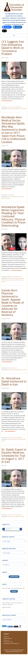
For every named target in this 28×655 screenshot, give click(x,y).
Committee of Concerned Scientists (14, 6)
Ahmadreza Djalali (12, 196)
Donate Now (14, 576)
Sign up (14, 591)
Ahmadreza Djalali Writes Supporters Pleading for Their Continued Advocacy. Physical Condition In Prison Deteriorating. (13, 216)
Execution (21, 196)
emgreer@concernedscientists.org (11, 643)
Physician (3, 198)
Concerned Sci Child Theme (17, 649)
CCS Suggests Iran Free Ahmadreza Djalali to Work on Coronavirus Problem (12, 48)
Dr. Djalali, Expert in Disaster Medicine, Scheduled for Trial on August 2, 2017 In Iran (13, 456)
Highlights (9, 276)
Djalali (9, 108)
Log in (21, 651)
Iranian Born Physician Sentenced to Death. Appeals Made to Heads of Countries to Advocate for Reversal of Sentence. (12, 303)
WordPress (17, 651)
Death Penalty (19, 439)
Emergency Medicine (15, 108)
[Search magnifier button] (21, 529)
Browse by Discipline (8, 548)
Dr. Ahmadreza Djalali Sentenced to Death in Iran (13, 381)
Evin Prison (13, 516)
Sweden (24, 108)
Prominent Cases (18, 107)
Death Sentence (11, 369)
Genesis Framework (10, 651)
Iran (13, 107)
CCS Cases (9, 107)
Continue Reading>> (7, 100)
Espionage (12, 280)
